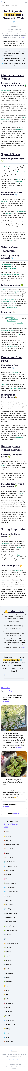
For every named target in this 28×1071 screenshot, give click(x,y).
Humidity (4, 580)
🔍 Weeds (7, 1007)
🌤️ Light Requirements (11, 943)
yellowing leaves (6, 274)
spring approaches (9, 299)
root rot (16, 274)
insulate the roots (15, 388)
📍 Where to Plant (9, 1024)
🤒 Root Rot (7, 986)
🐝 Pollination (8, 964)
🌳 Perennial (7, 960)
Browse (14, 813)
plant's (17, 292)
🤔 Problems (7, 969)
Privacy (13, 1066)
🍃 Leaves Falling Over (11, 930)
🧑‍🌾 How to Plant (8, 904)
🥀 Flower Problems (10, 883)
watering (8, 266)
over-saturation (11, 268)
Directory (14, 1068)
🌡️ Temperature (9, 1003)
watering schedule (7, 264)
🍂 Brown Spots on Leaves (12, 849)
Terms (17, 1066)
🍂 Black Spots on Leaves (12, 844)
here (23, 37)
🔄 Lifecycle (7, 934)
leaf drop (4, 201)
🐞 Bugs (6, 853)
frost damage (20, 221)
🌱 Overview (7, 947)
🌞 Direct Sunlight (9, 870)
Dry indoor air (11, 321)
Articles (2, 5)
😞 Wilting (7, 1029)
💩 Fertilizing (7, 874)
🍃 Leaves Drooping (10, 921)
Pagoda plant (5, 543)
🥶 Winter (7, 1033)
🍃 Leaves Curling (9, 917)
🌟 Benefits (7, 836)
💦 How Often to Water (11, 891)
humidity (10, 584)
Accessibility (22, 1066)
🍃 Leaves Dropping (10, 926)
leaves (3, 465)
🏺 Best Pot (7, 840)
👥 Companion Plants (10, 866)
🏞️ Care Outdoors (9, 861)
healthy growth (12, 307)
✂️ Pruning (7, 977)
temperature (18, 570)
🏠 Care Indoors (8, 857)
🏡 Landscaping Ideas (10, 913)
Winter (7, 5)
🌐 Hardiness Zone (9, 887)
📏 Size (6, 994)
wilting (18, 179)
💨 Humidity (7, 909)
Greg (10, 691)
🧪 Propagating (8, 973)
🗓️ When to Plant (9, 1020)
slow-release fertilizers (8, 301)
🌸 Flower (7, 879)
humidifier (20, 323)
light (18, 555)
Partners (8, 1066)
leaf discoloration (21, 172)
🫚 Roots (6, 990)
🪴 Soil (6, 999)
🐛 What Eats (8, 1011)
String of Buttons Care (11, 825)
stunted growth (20, 211)
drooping (19, 181)
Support (3, 1066)
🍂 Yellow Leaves (9, 1041)
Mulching (4, 384)
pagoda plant (20, 129)
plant (10, 240)
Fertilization (4, 290)
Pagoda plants (5, 90)
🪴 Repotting (8, 981)
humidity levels (13, 319)
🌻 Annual (7, 832)
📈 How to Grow (9, 896)
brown (23, 174)
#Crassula (5, 687)
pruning (21, 493)
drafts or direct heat (7, 330)
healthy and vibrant (12, 346)
